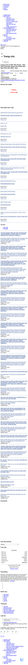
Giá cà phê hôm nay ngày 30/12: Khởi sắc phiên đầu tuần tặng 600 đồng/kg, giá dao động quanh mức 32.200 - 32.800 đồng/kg (14, 423)
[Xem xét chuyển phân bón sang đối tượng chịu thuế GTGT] (14, 495)
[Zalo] (4, 588)
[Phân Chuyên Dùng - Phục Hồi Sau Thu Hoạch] (13, 144)
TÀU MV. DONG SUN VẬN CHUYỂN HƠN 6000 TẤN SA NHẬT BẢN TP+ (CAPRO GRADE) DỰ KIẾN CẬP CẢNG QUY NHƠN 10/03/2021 (13, 448)
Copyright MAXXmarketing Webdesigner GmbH (13, 80)
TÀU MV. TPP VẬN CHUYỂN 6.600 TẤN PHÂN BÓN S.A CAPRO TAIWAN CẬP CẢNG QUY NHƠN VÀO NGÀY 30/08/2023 (13, 279)
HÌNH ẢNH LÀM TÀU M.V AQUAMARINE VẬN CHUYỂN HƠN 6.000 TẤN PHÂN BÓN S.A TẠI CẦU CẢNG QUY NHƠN (13, 410)
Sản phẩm (6, 595)
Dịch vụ (5, 597)
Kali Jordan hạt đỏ (6, 204)
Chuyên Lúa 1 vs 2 (6, 136)
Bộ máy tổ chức (7, 609)
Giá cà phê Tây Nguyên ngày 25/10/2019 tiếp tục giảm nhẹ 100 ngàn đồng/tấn (14, 398)
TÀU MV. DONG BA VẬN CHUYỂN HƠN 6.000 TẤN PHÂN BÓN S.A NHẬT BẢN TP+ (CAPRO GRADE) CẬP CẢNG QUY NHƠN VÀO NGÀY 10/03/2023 (13, 357)
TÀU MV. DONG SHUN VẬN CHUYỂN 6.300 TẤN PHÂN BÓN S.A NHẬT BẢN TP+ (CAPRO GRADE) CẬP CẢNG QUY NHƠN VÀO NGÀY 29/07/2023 (14, 292)
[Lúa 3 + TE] (4, 123)
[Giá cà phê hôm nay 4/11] (7, 484)
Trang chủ (6, 594)
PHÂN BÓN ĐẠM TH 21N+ (8, 183)
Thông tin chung (7, 607)
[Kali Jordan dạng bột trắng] (8, 191)
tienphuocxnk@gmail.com (10, 622)
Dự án (5, 598)
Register (5, 9)
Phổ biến (5, 228)
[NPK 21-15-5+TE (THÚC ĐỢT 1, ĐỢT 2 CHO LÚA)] (14, 213)
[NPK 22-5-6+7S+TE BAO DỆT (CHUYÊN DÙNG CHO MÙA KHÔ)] (14, 156)
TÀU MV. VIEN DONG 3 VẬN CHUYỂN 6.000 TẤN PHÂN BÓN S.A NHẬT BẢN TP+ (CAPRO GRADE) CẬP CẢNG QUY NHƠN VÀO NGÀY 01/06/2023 (14, 325)
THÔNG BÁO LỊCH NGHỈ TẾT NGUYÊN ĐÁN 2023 (14, 371)
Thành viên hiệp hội (8, 613)
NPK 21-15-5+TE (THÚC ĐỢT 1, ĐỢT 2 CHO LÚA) (14, 216)
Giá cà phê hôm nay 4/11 (7, 481)
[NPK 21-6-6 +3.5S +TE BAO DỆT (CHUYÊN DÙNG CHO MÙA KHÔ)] (14, 169)
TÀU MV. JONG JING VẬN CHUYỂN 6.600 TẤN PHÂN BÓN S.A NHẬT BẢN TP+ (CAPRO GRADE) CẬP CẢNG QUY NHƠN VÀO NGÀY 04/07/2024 (13, 248)
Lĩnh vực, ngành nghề (9, 610)
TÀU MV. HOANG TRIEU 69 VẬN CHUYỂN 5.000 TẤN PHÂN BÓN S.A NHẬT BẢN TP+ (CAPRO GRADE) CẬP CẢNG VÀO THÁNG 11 (13, 234)
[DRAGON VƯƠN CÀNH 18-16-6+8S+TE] (12, 112)
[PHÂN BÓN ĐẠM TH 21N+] (8, 181)
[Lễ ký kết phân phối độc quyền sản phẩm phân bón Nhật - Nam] (14, 476)
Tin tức (5, 599)
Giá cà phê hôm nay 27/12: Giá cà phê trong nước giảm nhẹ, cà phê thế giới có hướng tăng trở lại (14, 436)
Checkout (5, 6)
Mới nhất (5, 227)
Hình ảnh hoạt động (8, 611)
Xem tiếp (12, 581)
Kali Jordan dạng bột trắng (8, 194)
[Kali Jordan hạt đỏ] (6, 202)
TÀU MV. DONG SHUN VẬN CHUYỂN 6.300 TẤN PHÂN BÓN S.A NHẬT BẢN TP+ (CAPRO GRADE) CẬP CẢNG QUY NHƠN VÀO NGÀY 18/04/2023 (14, 341)
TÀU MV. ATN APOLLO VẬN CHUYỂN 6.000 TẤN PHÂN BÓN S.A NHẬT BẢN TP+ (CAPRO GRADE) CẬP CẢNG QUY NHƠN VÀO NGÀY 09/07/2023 (14, 309)
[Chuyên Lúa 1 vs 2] (6, 133)
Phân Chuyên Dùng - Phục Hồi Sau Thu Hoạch (13, 147)
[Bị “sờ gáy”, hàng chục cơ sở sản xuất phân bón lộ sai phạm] (14, 465)
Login (4, 8)
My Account (6, 4)
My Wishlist (6, 5)
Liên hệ (5, 601)
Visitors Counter (14, 568)
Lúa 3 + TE (3, 126)
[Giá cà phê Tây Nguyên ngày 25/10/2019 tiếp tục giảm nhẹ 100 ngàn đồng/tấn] (14, 402)
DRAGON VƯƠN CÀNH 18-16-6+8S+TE (11, 115)
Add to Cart (3, 119)
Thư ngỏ (5, 606)
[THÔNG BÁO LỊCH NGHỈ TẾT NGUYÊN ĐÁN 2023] (14, 375)
